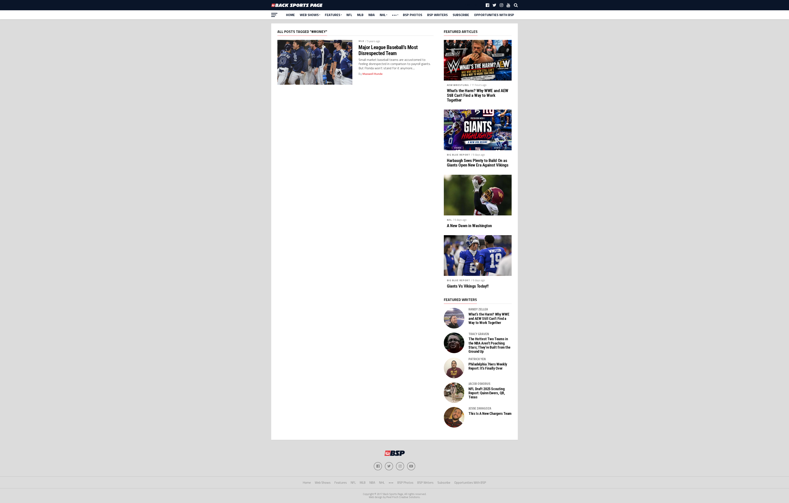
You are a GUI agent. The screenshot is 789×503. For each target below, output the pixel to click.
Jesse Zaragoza (479, 408)
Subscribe (461, 14)
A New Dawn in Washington (469, 225)
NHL (383, 14)
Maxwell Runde (372, 74)
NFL (349, 14)
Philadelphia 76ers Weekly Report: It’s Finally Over (487, 366)
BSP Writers (437, 14)
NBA (371, 14)
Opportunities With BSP (494, 14)
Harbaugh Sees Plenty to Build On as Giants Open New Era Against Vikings (477, 163)
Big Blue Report (458, 155)
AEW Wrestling (458, 85)
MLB (360, 14)
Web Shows (309, 14)
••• (394, 14)
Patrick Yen (477, 359)
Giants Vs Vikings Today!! (468, 286)
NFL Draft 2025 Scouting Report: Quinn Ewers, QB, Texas (486, 393)
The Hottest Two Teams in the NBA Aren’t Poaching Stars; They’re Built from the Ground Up (489, 345)
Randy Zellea (478, 309)
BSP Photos (412, 14)
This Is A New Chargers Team (489, 414)
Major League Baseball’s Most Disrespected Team (388, 50)
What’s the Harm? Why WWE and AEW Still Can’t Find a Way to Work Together (477, 95)
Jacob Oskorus (479, 383)
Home (290, 14)
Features (332, 14)
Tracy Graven (478, 334)
